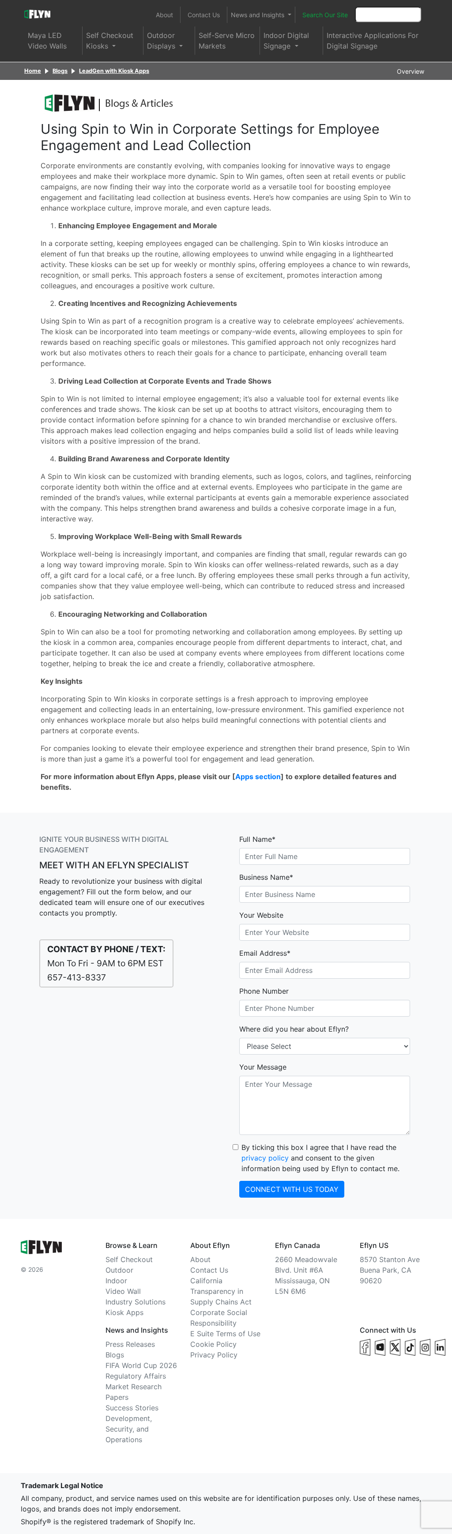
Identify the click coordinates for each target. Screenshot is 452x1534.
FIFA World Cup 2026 (141, 1365)
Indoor (116, 1280)
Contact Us (204, 15)
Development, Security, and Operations (128, 1429)
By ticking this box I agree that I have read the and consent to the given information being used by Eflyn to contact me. (320, 1158)
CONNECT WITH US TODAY (292, 1189)
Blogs (60, 71)
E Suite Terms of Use (225, 1333)
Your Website (261, 915)
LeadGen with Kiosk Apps (114, 71)
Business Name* (266, 877)
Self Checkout (129, 1259)
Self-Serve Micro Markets (227, 40)
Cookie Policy (213, 1344)
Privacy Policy (213, 1354)
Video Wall (123, 1291)
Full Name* (257, 839)
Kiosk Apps (124, 1312)
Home (32, 71)
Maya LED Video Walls (47, 40)
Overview (410, 71)
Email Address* (264, 953)
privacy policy (265, 1157)
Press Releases (130, 1344)
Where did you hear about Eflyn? (294, 1029)
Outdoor (119, 1270)
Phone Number (264, 991)
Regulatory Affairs (135, 1376)
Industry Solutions (135, 1301)
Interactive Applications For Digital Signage (372, 40)
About (164, 15)
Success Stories (131, 1407)
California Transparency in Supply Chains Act (221, 1291)
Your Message (262, 1067)
